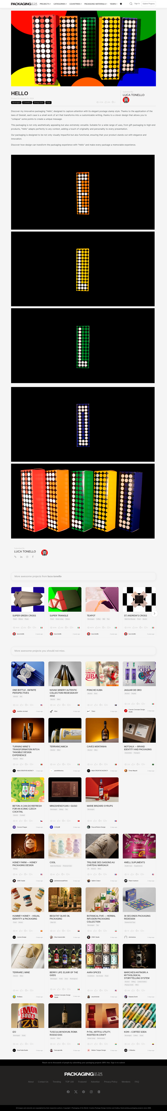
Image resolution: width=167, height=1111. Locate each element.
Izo (14, 1032)
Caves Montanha (97, 746)
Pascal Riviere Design (98, 827)
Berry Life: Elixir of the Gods (64, 973)
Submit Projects (149, 4)
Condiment (91, 976)
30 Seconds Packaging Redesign (137, 917)
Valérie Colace (95, 881)
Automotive (128, 753)
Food (48, 102)
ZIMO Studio (21, 881)
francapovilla (58, 1050)
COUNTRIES (75, 4)
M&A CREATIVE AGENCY (25, 770)
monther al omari (22, 711)
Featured (82, 1082)
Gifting (61, 809)
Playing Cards (129, 985)
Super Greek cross (24, 616)
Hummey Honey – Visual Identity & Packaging (26, 917)
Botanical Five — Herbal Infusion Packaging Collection (101, 919)
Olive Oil (52, 922)
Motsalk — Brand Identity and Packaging (138, 748)
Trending (57, 1082)
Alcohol (15, 696)
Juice (66, 978)
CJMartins (132, 1050)
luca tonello (133, 95)
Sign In (137, 4)
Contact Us (43, 1082)
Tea (108, 619)
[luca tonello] (126, 100)
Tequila (134, 693)
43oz (55, 711)
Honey (15, 868)
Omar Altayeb (133, 770)
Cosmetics (27, 102)
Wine (58, 699)
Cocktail (22, 815)
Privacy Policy (110, 1082)
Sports (145, 619)
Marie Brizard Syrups (100, 806)
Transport (137, 753)
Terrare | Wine (21, 972)
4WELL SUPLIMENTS (134, 862)
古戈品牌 (57, 827)
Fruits (60, 978)
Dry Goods (99, 976)
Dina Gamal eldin (59, 937)
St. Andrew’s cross (135, 616)
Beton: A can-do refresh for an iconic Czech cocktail (27, 809)
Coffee (98, 619)
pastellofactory (59, 770)
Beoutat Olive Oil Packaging (60, 917)
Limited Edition (142, 981)
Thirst (93, 711)
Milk (104, 619)
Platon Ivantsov (133, 881)
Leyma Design (21, 937)
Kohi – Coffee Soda (135, 1032)
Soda (23, 1035)
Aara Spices (94, 972)
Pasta (26, 619)
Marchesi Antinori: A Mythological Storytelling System (136, 975)
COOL (53, 862)
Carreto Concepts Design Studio (137, 711)
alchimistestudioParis (61, 881)
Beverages (16, 102)
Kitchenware (101, 1038)
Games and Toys (130, 922)
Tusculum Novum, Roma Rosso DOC (63, 1033)
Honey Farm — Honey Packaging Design (25, 863)
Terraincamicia (59, 746)
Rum (95, 693)
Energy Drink (38, 102)
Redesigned (73, 978)
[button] (131, 4)
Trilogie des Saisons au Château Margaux (101, 863)
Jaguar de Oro (132, 690)
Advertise (95, 1082)
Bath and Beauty (130, 619)
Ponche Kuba (94, 690)
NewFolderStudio (22, 1050)
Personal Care (67, 866)
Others (21, 619)
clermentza (132, 937)
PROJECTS (44, 4)
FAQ (137, 1082)
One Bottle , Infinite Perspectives (24, 691)
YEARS (113, 4)
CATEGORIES (59, 4)
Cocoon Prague (22, 827)
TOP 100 (69, 1082)
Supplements (138, 866)
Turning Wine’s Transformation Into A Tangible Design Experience (26, 750)
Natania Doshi (133, 996)
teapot (91, 616)
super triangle (59, 616)
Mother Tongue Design (98, 1050)
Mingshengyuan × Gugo (63, 806)
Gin (21, 696)
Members (126, 1082)
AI (88, 868)
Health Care (128, 866)
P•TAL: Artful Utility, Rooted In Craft (99, 1033)
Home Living (59, 619)
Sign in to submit (118, 1063)
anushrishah (95, 996)
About (31, 1082)
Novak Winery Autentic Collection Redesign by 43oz (64, 693)
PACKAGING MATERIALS (95, 4)
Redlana (19, 996)
